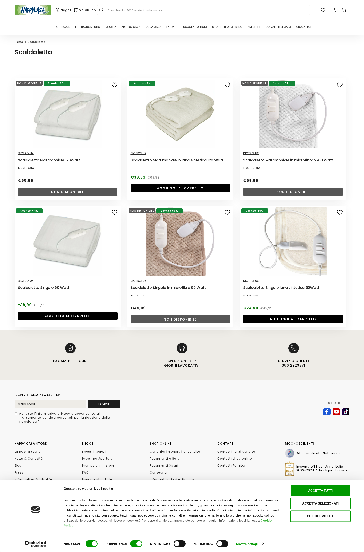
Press (19, 472)
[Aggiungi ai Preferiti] (115, 85)
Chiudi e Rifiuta (320, 516)
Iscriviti (104, 404)
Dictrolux (25, 153)
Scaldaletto (37, 42)
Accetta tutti (320, 490)
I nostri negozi (94, 451)
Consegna (158, 472)
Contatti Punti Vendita (236, 451)
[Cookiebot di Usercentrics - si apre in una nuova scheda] (35, 544)
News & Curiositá (29, 458)
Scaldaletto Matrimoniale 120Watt (49, 160)
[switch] (136, 543)
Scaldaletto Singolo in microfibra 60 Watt (168, 287)
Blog (18, 465)
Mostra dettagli (247, 543)
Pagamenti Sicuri (164, 465)
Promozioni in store (98, 465)
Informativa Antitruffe (33, 479)
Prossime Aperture (97, 458)
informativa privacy (53, 413)
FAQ (85, 472)
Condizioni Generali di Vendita (175, 451)
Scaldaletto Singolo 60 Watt (43, 287)
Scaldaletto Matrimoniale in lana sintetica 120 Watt (177, 160)
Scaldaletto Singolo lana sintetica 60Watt (281, 287)
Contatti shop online (234, 458)
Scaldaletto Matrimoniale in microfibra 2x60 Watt (288, 160)
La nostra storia (28, 451)
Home (19, 42)
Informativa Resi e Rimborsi (173, 479)
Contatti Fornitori (231, 465)
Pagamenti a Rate (97, 479)
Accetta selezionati (320, 503)
